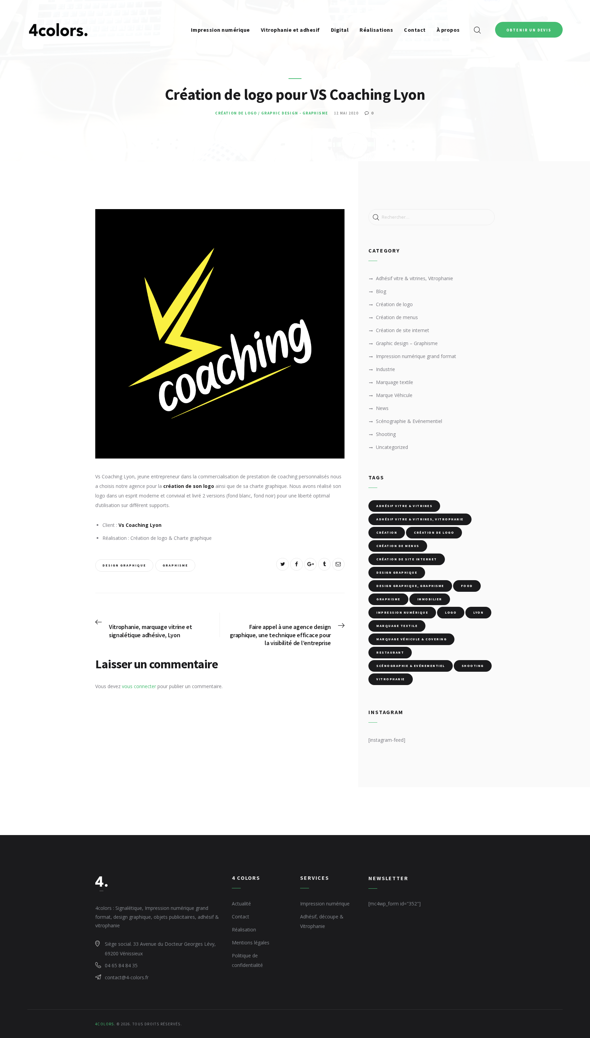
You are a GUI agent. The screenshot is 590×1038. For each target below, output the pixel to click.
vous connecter (139, 686)
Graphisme (175, 565)
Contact (240, 916)
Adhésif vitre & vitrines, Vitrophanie (414, 278)
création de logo (434, 532)
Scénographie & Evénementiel (409, 421)
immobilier (429, 599)
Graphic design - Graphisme (294, 113)
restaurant (390, 652)
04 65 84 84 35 (121, 965)
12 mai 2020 (346, 113)
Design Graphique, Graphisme (410, 586)
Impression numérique (325, 903)
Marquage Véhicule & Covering (411, 639)
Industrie (385, 369)
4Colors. (105, 1024)
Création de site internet (402, 330)
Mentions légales (250, 942)
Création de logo (236, 113)
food (467, 586)
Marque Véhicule (394, 395)
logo (450, 612)
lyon (478, 612)
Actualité (241, 903)
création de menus (397, 546)
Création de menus (397, 317)
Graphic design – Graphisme (407, 343)
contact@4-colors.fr (127, 977)
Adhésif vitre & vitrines (404, 506)
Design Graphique (124, 565)
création (386, 532)
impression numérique (402, 612)
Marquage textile (394, 382)
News (382, 408)
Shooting (386, 434)
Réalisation (244, 929)
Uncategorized (392, 447)
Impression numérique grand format (416, 356)
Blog (381, 291)
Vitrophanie (390, 679)
